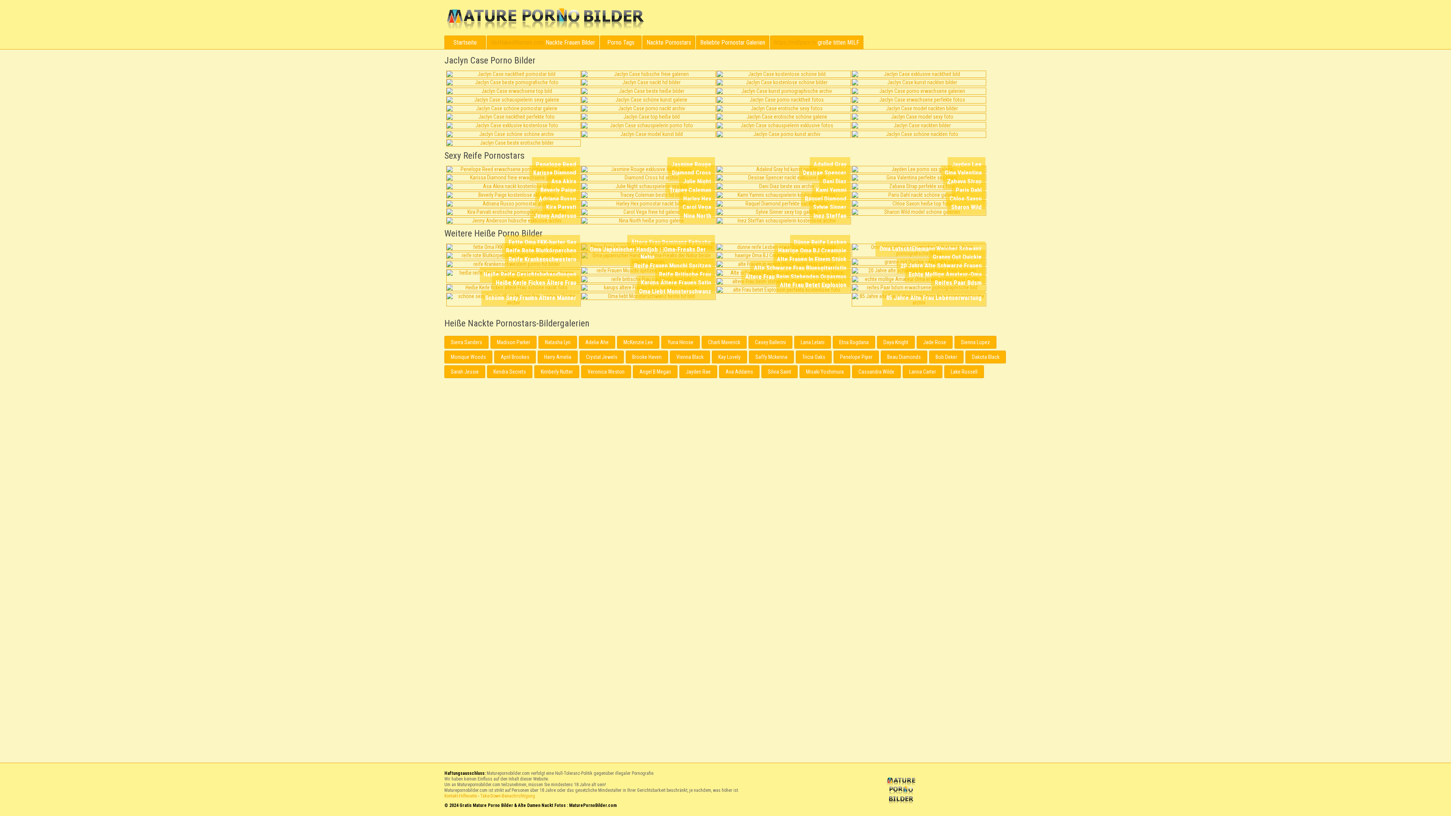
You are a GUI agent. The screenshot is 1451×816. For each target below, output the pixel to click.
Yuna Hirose (680, 342)
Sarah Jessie (465, 372)
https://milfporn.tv (795, 42)
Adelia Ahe (597, 342)
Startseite (465, 42)
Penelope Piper (856, 357)
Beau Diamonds (904, 357)
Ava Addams (739, 372)
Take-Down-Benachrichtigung (507, 796)
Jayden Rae (698, 372)
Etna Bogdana (854, 342)
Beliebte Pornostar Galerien (732, 42)
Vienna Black (690, 357)
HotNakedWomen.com (517, 42)
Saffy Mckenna (771, 357)
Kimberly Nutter (557, 372)
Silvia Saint (779, 372)
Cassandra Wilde (876, 372)
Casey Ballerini (770, 342)
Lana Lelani (813, 342)
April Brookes (515, 357)
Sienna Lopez (975, 342)
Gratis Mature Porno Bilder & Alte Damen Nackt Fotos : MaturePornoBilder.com (902, 791)
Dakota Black (985, 357)
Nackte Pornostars (669, 42)
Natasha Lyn (558, 342)
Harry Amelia (557, 357)
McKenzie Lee (638, 342)
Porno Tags (620, 42)
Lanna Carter (922, 372)
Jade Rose (934, 342)
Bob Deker (946, 357)
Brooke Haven (647, 357)
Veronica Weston (606, 372)
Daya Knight (895, 342)
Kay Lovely (729, 357)
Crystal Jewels (601, 357)
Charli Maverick (724, 342)
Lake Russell (964, 372)
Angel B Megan (655, 372)
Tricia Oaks (813, 357)
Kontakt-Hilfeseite (460, 796)
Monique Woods (468, 357)
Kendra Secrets (509, 372)
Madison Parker (513, 342)
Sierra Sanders (466, 342)
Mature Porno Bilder (545, 19)
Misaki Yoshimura (825, 372)
